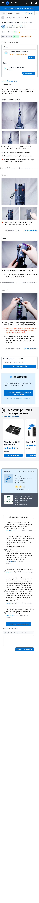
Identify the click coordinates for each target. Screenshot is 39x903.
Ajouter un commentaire (19, 358)
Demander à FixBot (14, 230)
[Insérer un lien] (14, 632)
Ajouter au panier (28, 73)
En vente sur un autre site (18, 54)
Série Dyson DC (10, 17)
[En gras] (5, 632)
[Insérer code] (11, 632)
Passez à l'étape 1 (8, 81)
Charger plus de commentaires (19, 624)
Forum (18, 13)
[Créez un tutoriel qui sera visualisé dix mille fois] (20, 486)
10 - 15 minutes (8, 36)
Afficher (31, 57)
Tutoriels (10, 13)
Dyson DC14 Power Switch (18, 52)
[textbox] (18, 640)
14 (10, 32)
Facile (17, 36)
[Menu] (2, 3)
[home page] (11, 3)
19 (16, 32)
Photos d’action (26, 36)
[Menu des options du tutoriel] (36, 13)
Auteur (7, 471)
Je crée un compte (28, 9)
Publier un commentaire (24, 649)
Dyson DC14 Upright (23, 17)
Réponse (24, 530)
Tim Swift (9, 530)
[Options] (2, 17)
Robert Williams (11, 562)
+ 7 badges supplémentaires (22, 489)
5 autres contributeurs (19, 26)
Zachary (8, 26)
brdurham (9, 572)
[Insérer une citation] (17, 632)
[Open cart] (31, 3)
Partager (30, 530)
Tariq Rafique (10, 615)
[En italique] (8, 632)
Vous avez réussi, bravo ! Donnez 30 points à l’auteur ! (19, 393)
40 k (4, 32)
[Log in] (36, 3)
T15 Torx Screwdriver (16, 68)
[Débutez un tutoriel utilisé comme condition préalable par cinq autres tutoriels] (16, 486)
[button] (26, 3)
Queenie (8, 603)
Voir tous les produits (10, 417)
